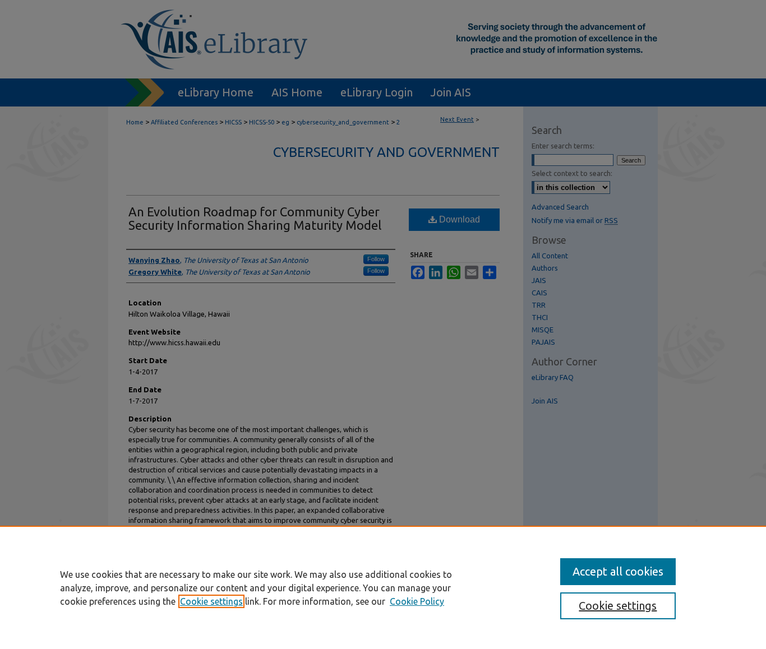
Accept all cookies (618, 571)
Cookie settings (211, 601)
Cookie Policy (417, 601)
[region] (383, 587)
